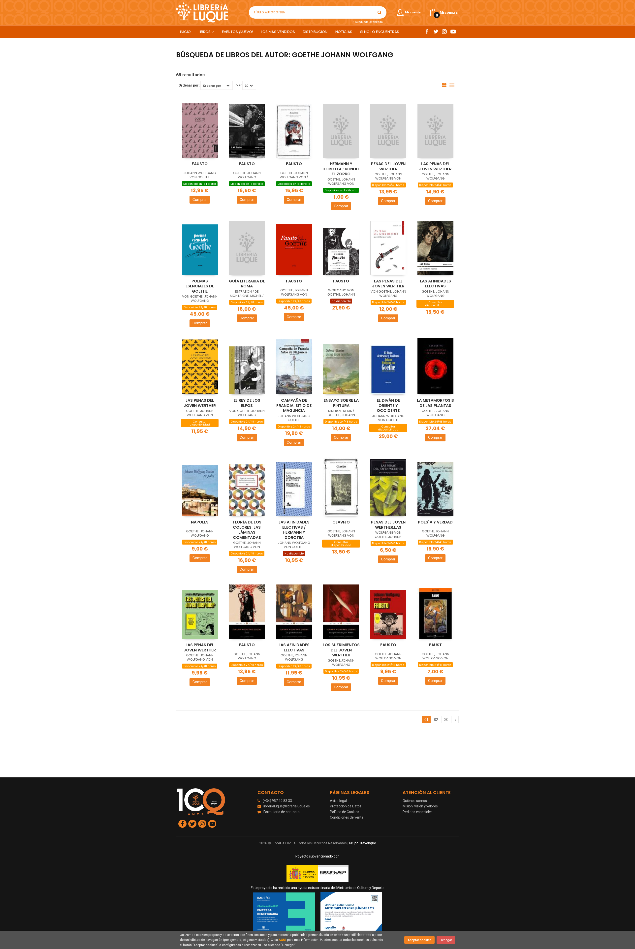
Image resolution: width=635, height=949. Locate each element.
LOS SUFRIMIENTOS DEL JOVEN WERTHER (341, 650)
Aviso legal (338, 801)
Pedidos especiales (418, 812)
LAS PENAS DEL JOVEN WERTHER (435, 166)
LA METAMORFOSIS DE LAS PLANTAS (435, 403)
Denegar (446, 940)
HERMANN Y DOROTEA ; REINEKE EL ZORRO (341, 169)
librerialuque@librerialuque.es (286, 806)
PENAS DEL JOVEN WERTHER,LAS (388, 524)
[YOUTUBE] (453, 31)
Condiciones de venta (346, 817)
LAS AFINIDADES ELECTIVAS (435, 283)
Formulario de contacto (281, 812)
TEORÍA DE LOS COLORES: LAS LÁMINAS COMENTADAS (246, 529)
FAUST (435, 645)
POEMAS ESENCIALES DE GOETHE (200, 286)
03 (446, 720)
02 (436, 720)
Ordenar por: (189, 85)
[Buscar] (379, 12)
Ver (239, 85)
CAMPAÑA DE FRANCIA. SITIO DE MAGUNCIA (294, 405)
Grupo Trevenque (362, 843)
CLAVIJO (341, 522)
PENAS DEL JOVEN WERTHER (388, 166)
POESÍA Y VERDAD (435, 522)
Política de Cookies (344, 812)
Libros (205, 31)
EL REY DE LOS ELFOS (247, 403)
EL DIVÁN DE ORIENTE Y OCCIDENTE (388, 405)
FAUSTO (200, 164)
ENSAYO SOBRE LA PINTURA (341, 403)
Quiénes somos (415, 801)
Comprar (199, 199)
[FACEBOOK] (427, 31)
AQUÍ (282, 940)
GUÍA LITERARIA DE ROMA (247, 283)
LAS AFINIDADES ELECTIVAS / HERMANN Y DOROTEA (294, 529)
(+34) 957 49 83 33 (277, 801)
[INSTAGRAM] (444, 31)
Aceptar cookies (419, 940)
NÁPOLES (200, 522)
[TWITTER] (436, 31)
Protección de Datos (345, 806)
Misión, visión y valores (420, 806)
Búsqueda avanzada (368, 22)
